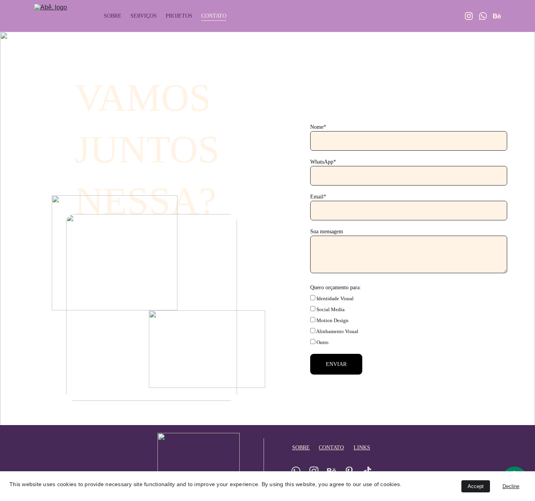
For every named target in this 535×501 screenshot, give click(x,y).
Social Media (330, 309)
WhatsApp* (323, 162)
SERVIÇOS (143, 16)
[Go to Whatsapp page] (486, 16)
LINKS (362, 448)
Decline (510, 486)
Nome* (318, 127)
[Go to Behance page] (497, 16)
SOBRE (112, 16)
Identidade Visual (334, 298)
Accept (476, 486)
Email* (318, 197)
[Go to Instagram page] (472, 16)
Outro (322, 342)
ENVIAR (336, 364)
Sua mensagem (326, 231)
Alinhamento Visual (336, 331)
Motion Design (332, 320)
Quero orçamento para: (335, 287)
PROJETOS (179, 16)
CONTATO (213, 16)
